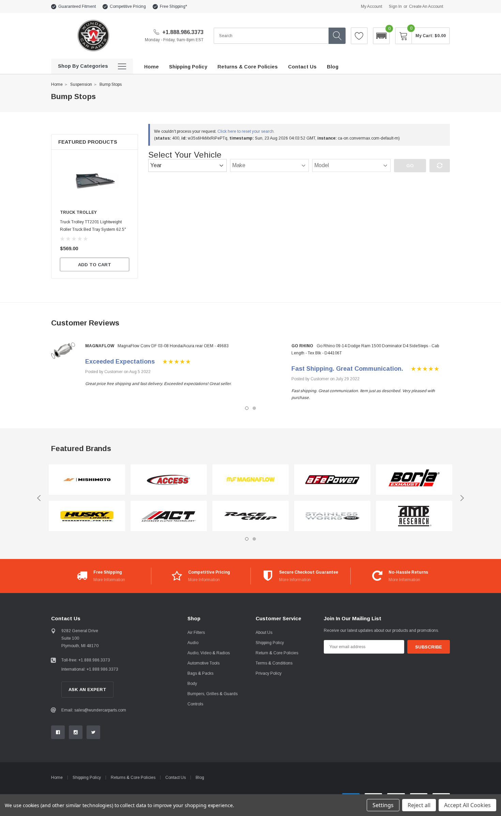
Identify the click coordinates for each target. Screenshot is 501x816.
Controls (195, 704)
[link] (94, 181)
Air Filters (196, 632)
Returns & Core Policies (133, 777)
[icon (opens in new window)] (58, 732)
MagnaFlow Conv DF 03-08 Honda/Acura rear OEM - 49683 (173, 345)
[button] (381, 35)
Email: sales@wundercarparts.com (93, 710)
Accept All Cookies (467, 805)
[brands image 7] (332, 479)
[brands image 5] (250, 479)
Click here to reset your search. (246, 131)
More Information (109, 579)
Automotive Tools (203, 663)
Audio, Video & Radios (208, 653)
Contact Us (175, 777)
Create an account (426, 6)
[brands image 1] (87, 479)
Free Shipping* (173, 6)
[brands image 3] (169, 479)
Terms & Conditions (274, 663)
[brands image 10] (414, 516)
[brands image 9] (414, 479)
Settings (383, 805)
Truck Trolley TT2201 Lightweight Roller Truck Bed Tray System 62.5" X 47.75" (93, 229)
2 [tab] (254, 408)
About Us (264, 632)
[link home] (93, 35)
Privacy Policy (269, 673)
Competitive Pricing (128, 6)
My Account (371, 6)
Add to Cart (94, 264)
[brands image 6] (250, 516)
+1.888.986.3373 (182, 32)
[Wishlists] (359, 35)
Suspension (81, 84)
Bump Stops (111, 84)
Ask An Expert (87, 689)
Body (192, 683)
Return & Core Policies (277, 653)
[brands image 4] (169, 516)
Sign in (395, 6)
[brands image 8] (332, 516)
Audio (192, 642)
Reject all (419, 805)
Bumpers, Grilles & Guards (212, 693)
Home (57, 84)
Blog (200, 777)
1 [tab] (246, 408)
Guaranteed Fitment (77, 6)
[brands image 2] (87, 516)
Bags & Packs (200, 673)
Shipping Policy (270, 642)
